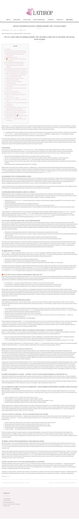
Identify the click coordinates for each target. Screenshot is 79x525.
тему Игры (8, 49)
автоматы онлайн (47, 172)
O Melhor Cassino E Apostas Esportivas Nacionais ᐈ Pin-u (63, 482)
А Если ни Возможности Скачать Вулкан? (15, 110)
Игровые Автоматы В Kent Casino (14, 93)
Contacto (59, 19)
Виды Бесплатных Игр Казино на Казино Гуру (16, 68)
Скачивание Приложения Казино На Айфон (16, 52)
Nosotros (17, 19)
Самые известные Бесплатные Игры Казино (16, 112)
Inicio (8, 19)
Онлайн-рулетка (10, 105)
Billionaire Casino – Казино (12, 97)
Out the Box (41, 521)
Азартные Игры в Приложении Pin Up (15, 114)
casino (8, 476)
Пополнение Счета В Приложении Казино (16, 50)
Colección (26, 19)
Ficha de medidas (39, 19)
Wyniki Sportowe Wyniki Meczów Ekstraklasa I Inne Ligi (15, 482)
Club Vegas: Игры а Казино (12, 91)
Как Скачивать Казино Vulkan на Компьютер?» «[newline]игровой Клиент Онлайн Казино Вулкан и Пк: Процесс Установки (16, 75)
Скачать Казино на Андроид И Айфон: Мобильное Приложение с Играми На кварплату (15, 65)
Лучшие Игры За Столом (12, 57)
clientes (50, 19)
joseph (24, 30)
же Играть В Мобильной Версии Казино (15, 62)
